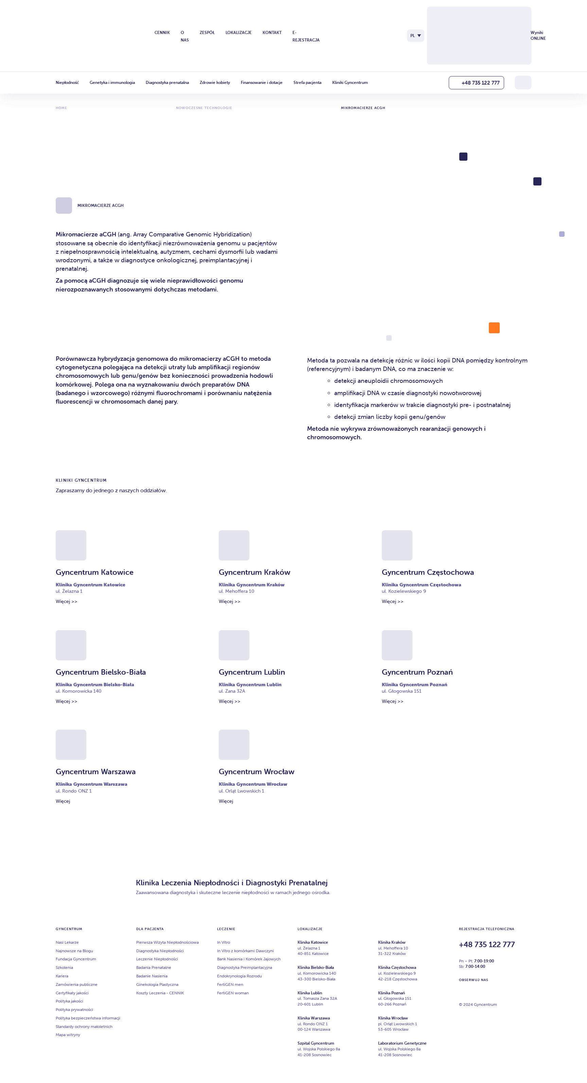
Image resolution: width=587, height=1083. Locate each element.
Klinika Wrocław (393, 1017)
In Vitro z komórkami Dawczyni (245, 950)
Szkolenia (64, 967)
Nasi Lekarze (67, 942)
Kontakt (272, 32)
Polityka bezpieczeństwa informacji (88, 1017)
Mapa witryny (68, 1034)
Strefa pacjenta (307, 82)
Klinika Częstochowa (397, 967)
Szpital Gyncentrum (316, 1043)
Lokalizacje (239, 32)
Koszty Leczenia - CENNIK (160, 992)
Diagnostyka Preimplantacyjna (244, 967)
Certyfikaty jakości (72, 992)
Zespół (207, 32)
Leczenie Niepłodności (157, 958)
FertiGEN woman (233, 992)
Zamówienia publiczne (76, 984)
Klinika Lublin (310, 992)
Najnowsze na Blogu (74, 950)
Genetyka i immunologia (112, 82)
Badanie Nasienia (151, 975)
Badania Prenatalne (153, 967)
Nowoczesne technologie (204, 108)
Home (61, 108)
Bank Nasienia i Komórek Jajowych (249, 958)
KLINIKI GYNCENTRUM (81, 480)
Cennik (162, 32)
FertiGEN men (230, 984)
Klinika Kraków (392, 942)
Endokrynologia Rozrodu (239, 975)
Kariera (62, 975)
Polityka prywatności (74, 1009)
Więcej (63, 801)
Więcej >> (66, 601)
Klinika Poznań (391, 992)
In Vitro (223, 942)
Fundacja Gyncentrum (76, 958)
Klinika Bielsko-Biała (316, 967)
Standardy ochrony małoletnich (84, 1026)
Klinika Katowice (313, 942)
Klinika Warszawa (314, 1017)
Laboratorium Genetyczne (402, 1043)
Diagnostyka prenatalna (167, 82)
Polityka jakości (69, 1001)
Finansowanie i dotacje (262, 82)
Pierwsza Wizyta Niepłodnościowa (167, 942)
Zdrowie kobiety (215, 82)
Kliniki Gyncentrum (350, 82)
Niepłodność (67, 82)
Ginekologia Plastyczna (157, 984)
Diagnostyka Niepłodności (160, 950)
